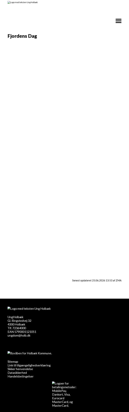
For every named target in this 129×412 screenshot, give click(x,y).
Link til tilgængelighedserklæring (29, 365)
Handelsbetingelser (21, 376)
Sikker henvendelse (20, 369)
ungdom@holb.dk (19, 335)
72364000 (19, 328)
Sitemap (13, 361)
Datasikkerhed (17, 372)
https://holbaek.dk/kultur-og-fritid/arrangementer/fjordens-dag (58, 271)
